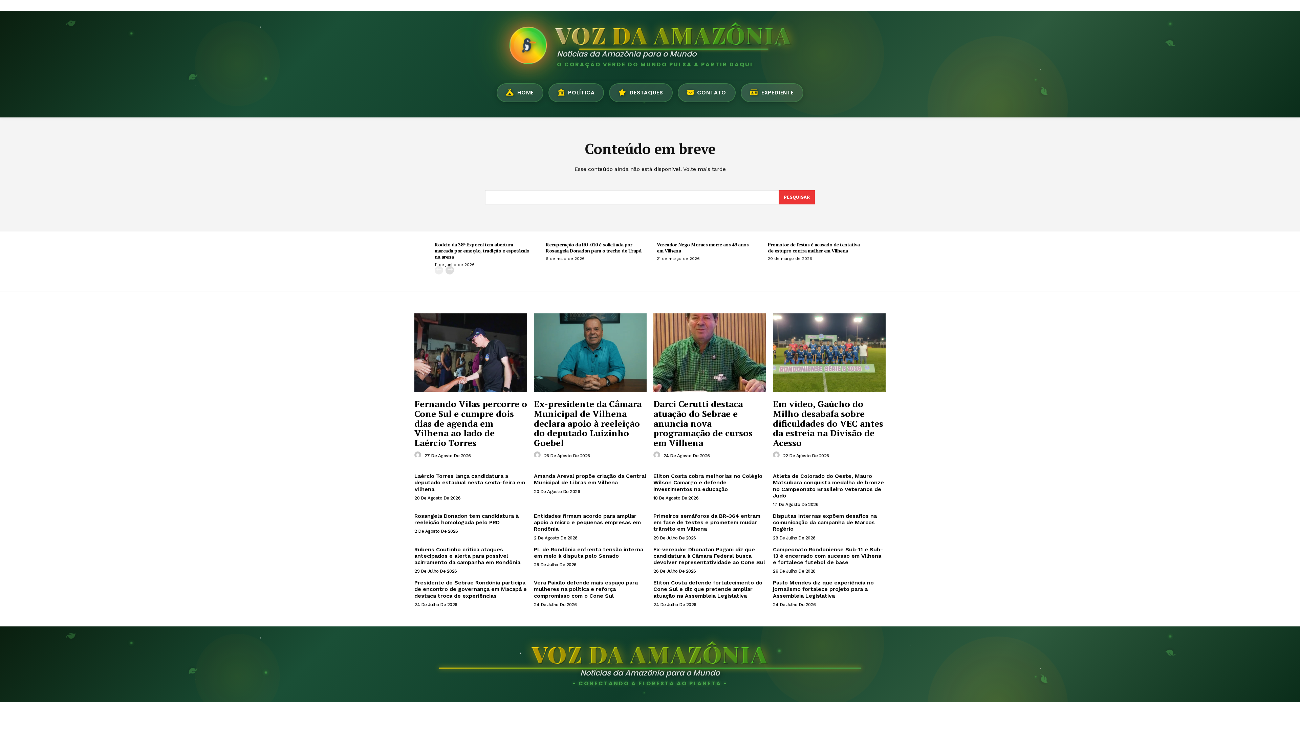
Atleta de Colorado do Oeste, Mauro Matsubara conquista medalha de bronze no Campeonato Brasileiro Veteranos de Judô (828, 486)
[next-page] (450, 270)
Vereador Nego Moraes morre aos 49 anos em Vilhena (703, 247)
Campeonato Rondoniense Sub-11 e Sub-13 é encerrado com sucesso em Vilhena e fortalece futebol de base (828, 556)
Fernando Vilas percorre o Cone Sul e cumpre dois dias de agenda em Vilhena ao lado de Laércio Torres (470, 423)
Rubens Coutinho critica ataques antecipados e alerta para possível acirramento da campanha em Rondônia (467, 556)
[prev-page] (439, 270)
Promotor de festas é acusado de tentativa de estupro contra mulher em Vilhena (814, 247)
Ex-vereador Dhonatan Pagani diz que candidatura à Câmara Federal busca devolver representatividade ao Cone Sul (709, 556)
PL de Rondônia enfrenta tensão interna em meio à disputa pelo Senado (588, 552)
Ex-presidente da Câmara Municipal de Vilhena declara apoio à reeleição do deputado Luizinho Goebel (588, 423)
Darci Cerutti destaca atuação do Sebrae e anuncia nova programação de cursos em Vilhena (703, 423)
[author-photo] (418, 455)
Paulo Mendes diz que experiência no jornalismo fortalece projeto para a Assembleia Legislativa (823, 589)
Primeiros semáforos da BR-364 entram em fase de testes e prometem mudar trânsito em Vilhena (706, 522)
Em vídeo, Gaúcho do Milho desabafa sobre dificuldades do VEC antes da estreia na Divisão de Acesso (828, 423)
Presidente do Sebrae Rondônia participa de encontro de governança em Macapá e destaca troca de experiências (470, 589)
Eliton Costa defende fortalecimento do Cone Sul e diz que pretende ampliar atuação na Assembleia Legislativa (707, 589)
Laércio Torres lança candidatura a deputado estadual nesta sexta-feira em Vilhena (469, 482)
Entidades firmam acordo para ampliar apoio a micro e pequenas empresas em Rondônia (587, 522)
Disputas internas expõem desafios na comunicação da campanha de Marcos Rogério (825, 522)
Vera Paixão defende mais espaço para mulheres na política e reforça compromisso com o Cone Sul (586, 589)
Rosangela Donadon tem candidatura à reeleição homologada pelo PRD (466, 519)
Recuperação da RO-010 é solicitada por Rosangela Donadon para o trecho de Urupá (593, 247)
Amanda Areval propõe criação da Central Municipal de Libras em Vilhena (590, 479)
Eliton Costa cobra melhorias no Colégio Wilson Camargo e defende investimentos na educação (707, 482)
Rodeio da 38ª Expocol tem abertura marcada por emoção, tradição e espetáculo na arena (482, 250)
